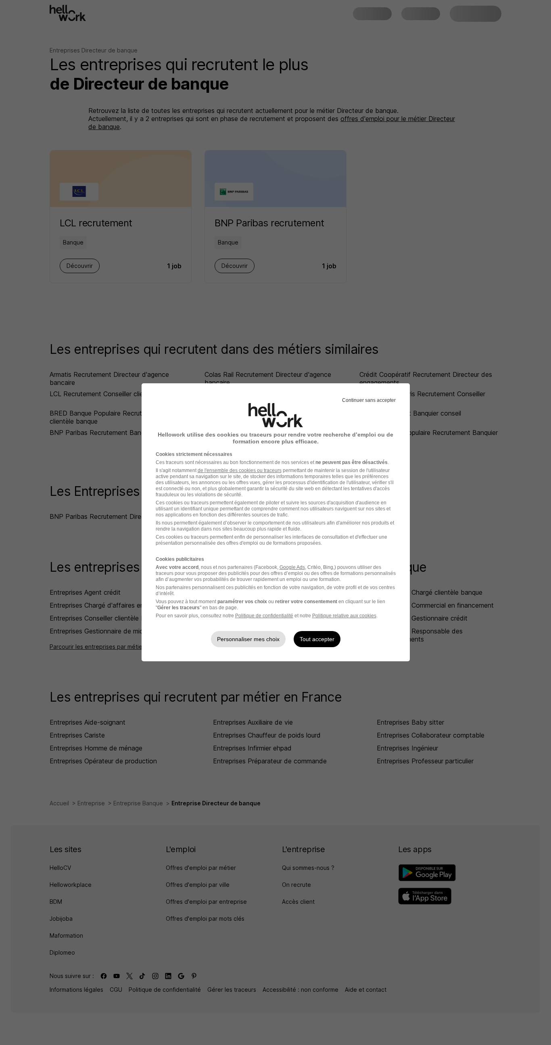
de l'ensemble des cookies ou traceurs (240, 470)
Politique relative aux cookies (344, 616)
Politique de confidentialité (264, 616)
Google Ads (292, 567)
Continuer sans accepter (369, 400)
